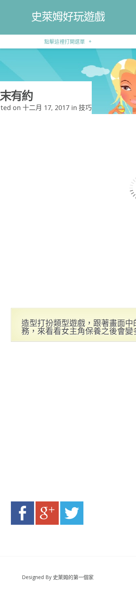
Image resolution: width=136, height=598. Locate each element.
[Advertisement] (68, 423)
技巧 (85, 107)
